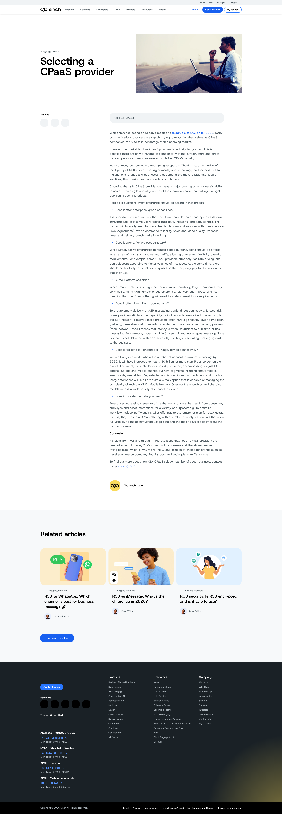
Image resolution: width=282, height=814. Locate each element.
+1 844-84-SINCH (51, 738)
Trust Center (160, 691)
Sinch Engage (115, 691)
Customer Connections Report (170, 728)
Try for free (233, 9)
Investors (203, 709)
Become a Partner (163, 709)
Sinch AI (203, 700)
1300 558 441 (49, 783)
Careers (203, 705)
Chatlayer (113, 728)
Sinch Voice (114, 686)
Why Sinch (204, 686)
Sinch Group (205, 691)
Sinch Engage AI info (164, 737)
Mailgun (112, 705)
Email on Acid (115, 714)
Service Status (161, 700)
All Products (114, 737)
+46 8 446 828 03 (51, 753)
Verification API (116, 700)
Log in (195, 9)
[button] (200, 2)
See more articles (57, 638)
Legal (126, 807)
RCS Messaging (162, 714)
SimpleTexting (115, 718)
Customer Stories (163, 686)
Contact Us (205, 718)
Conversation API (117, 696)
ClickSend (113, 723)
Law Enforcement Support (201, 807)
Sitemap (158, 741)
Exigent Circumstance (230, 807)
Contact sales (212, 9)
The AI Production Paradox (167, 718)
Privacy (136, 807)
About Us (203, 682)
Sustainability (206, 714)
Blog (156, 732)
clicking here (126, 466)
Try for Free (205, 723)
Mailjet (111, 709)
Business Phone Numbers (121, 682)
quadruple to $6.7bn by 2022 (192, 133)
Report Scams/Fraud (173, 807)
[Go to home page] (50, 9)
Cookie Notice (151, 807)
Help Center (160, 696)
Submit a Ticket (162, 705)
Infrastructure (206, 696)
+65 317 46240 (50, 768)
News (156, 682)
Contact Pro (114, 732)
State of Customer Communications (173, 723)
